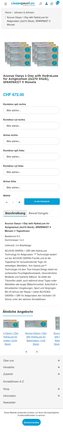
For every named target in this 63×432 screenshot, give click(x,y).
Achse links (9, 181)
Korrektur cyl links (13, 165)
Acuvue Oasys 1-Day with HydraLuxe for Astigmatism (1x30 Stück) (36, 338)
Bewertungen (38, 213)
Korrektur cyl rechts (14, 119)
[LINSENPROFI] (23, 2)
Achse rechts (10, 135)
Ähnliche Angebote (18, 312)
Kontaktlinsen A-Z (13, 381)
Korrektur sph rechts (14, 104)
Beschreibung (15, 213)
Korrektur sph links (13, 150)
